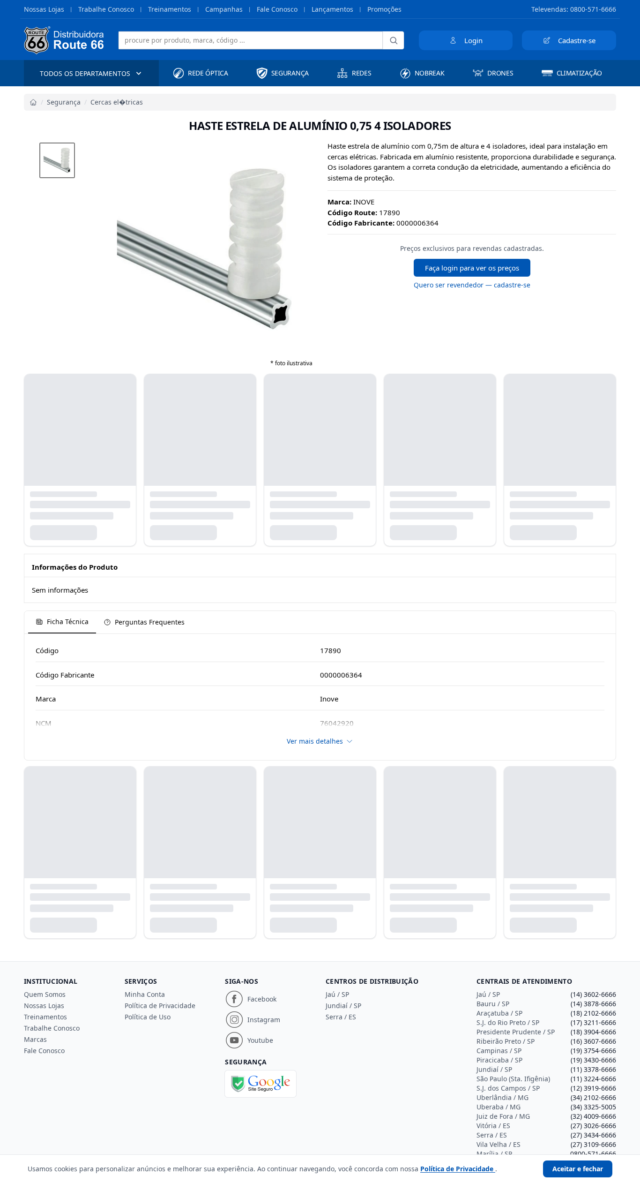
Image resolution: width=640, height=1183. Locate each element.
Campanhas (224, 9)
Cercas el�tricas (116, 102)
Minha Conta (145, 994)
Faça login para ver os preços (472, 267)
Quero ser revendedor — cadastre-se (472, 284)
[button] (57, 160)
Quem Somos (45, 994)
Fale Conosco (277, 9)
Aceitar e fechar (577, 1168)
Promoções (384, 9)
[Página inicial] (33, 102)
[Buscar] (393, 40)
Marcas (35, 1039)
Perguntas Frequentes (150, 622)
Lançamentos (332, 9)
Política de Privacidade (160, 1005)
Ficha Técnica (68, 621)
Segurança (64, 102)
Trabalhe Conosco (106, 9)
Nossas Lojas (44, 9)
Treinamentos (169, 9)
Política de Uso (148, 1016)
